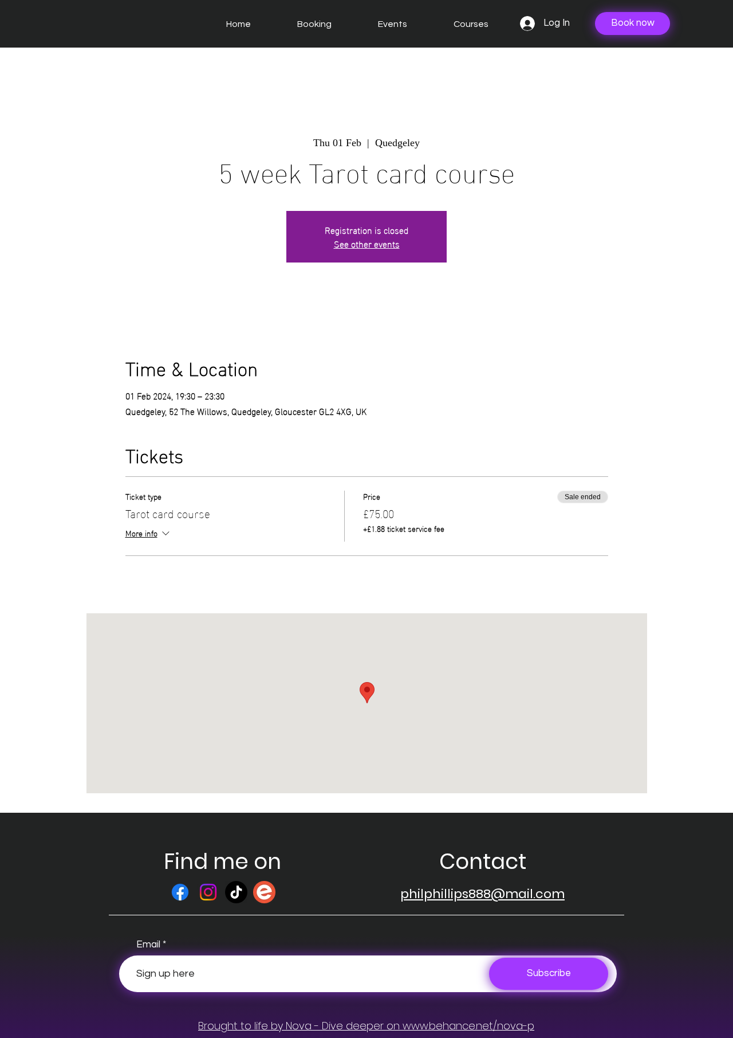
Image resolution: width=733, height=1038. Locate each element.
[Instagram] (208, 892)
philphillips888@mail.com (482, 894)
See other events (367, 243)
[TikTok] (236, 892)
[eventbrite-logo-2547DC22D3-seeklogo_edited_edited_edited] (264, 892)
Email (148, 945)
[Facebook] (180, 892)
